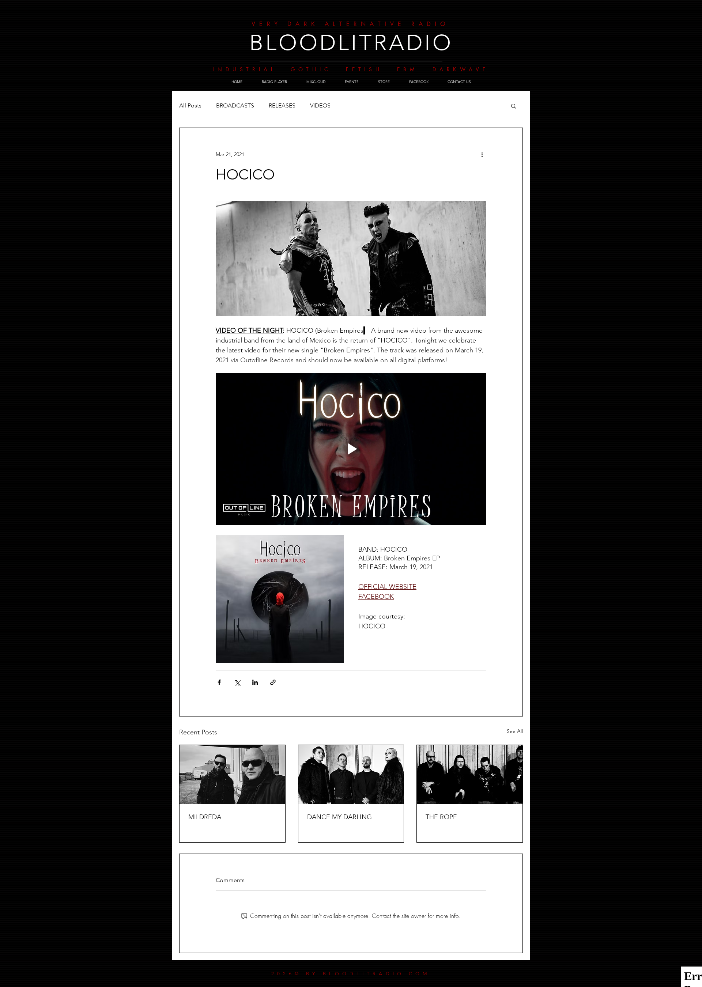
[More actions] (482, 154)
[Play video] (351, 449)
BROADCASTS (235, 105)
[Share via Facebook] (219, 682)
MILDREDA (204, 817)
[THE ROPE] (469, 774)
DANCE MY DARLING (339, 817)
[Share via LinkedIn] (255, 682)
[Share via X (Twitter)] (237, 682)
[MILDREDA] (232, 774)
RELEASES (282, 105)
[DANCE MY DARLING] (351, 774)
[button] (513, 106)
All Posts (190, 105)
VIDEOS (320, 105)
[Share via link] (272, 682)
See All (515, 731)
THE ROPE (441, 817)
